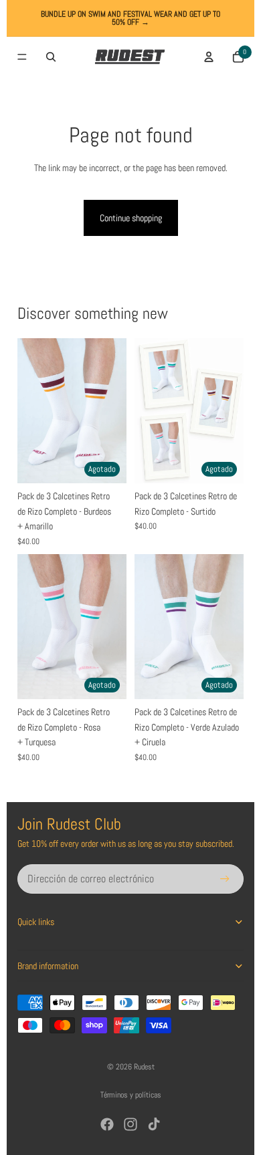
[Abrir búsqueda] (51, 57)
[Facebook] (107, 1124)
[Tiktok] (154, 1124)
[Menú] (22, 56)
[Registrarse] (225, 879)
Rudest (144, 1066)
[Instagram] (130, 1124)
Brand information (47, 966)
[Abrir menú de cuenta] (209, 57)
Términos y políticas (130, 1094)
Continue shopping (131, 218)
